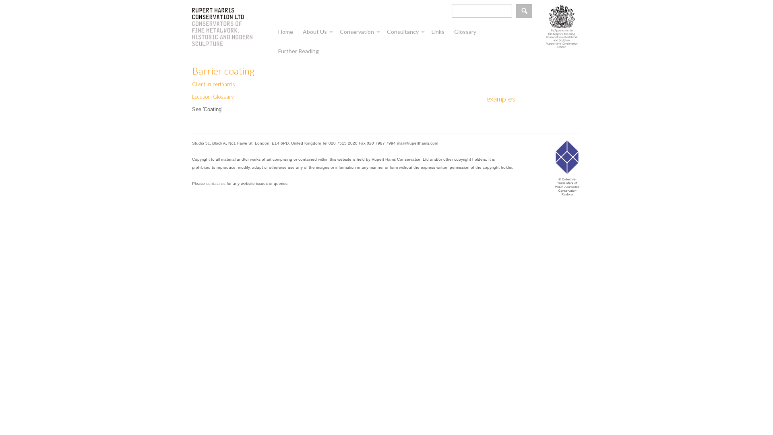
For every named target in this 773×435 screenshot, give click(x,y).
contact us (215, 183)
